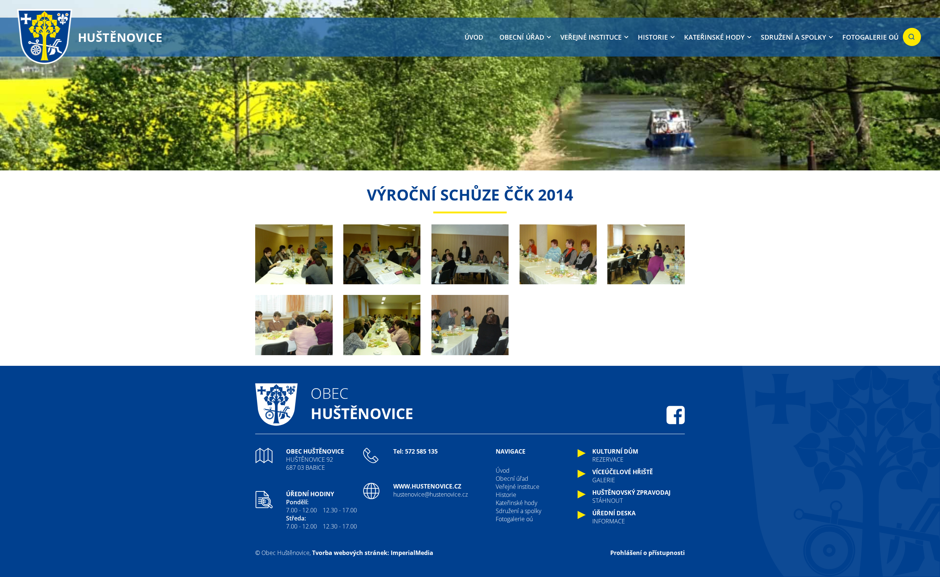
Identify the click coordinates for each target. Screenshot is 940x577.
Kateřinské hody (714, 37)
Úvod (473, 37)
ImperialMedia (412, 553)
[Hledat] (911, 37)
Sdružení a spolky (793, 37)
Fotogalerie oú (870, 37)
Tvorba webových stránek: (350, 553)
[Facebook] (675, 415)
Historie (653, 37)
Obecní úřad (521, 37)
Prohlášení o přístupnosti (647, 553)
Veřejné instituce (591, 37)
